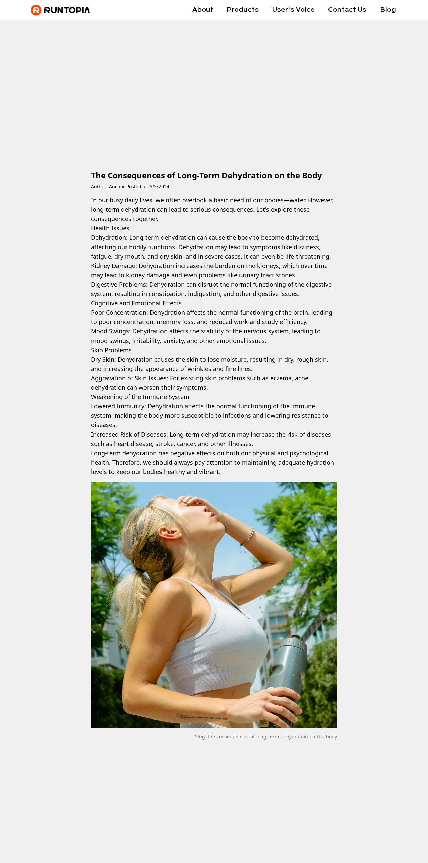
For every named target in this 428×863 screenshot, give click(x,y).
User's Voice (293, 9)
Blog (388, 9)
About (202, 9)
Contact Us (347, 9)
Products (243, 9)
